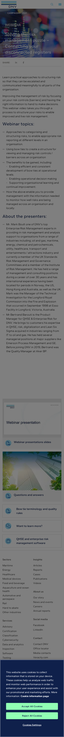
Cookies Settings (32, 725)
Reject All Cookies (32, 715)
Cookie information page (35, 696)
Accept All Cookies (32, 706)
